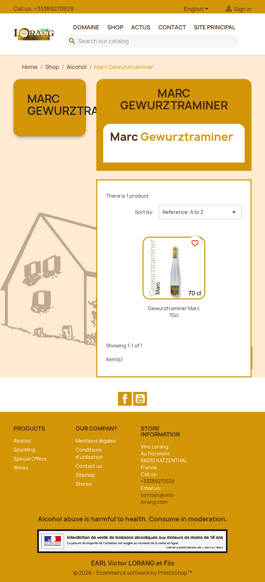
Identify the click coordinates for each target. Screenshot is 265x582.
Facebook (125, 399)
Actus (140, 27)
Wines (20, 467)
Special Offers (30, 458)
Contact (172, 27)
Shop (115, 27)
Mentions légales (96, 440)
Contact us (89, 466)
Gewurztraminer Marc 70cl (174, 311)
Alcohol (22, 440)
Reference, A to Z (200, 212)
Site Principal (214, 27)
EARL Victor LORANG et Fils (132, 563)
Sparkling (24, 449)
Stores (84, 484)
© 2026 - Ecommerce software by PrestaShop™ (132, 572)
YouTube (140, 399)
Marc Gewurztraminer (80, 104)
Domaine (86, 27)
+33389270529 (53, 8)
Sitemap (85, 475)
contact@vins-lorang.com (158, 498)
